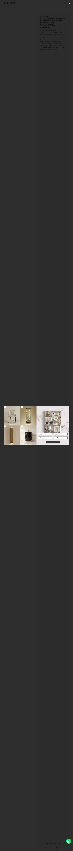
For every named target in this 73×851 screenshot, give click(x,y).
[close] (69, 3)
